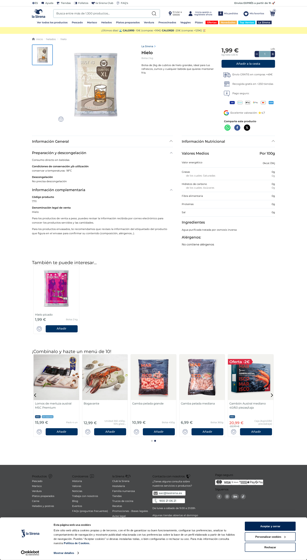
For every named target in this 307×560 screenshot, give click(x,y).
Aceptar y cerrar (270, 526)
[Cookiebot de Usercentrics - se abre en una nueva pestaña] (30, 553)
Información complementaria (58, 190)
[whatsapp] (227, 128)
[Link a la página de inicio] (37, 39)
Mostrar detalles (64, 552)
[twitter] (247, 128)
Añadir (61, 328)
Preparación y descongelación (59, 153)
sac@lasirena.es (170, 493)
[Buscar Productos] (154, 13)
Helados (51, 39)
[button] (248, 64)
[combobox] (106, 13)
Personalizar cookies (268, 536)
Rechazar (270, 547)
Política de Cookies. (76, 543)
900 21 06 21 (167, 500)
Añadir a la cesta (248, 63)
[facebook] (237, 128)
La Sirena (147, 46)
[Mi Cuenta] (200, 13)
